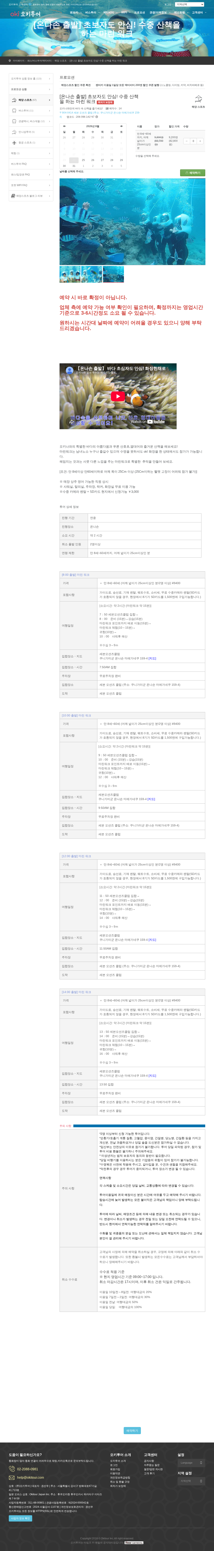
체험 (15, 153)
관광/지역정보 (159, 12)
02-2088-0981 (27, 1469)
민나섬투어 (27, 131)
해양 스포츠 (61, 60)
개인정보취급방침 (120, 1477)
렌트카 (74, 12)
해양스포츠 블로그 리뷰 (29, 195)
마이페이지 (18, 60)
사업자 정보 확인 (20, 1518)
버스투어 (91, 12)
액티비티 (109, 12)
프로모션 (139, 12)
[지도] (152, 658)
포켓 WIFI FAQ (19, 185)
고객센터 (198, 12)
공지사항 (149, 1460)
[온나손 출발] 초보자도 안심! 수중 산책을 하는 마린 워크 (98, 60)
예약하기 (194, 172)
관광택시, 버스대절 (32, 121)
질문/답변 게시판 (153, 1469)
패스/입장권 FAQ (20, 174)
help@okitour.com (30, 1477)
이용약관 (115, 1473)
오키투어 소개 (118, 1460)
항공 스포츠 (27, 142)
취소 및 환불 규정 (120, 1481)
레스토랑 (180, 12)
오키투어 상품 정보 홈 (26, 78)
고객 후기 (149, 1473)
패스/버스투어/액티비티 (39, 60)
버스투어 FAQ (19, 163)
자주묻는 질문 (152, 1465)
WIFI (124, 12)
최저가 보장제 (118, 1486)
